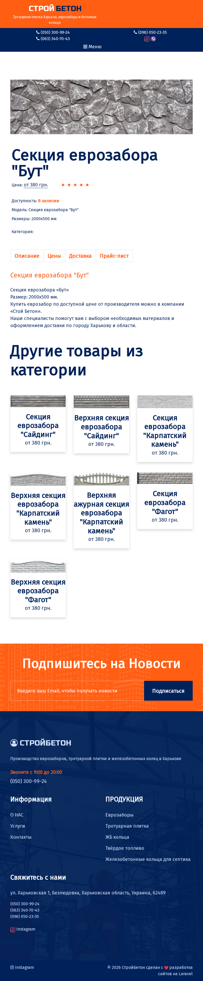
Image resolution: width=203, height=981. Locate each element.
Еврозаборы (119, 815)
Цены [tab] (54, 256)
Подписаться (168, 691)
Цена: (30, 184)
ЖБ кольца (117, 837)
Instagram (25, 929)
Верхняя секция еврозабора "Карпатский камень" (38, 508)
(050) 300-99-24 (55, 32)
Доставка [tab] (80, 256)
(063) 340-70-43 (55, 38)
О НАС (16, 815)
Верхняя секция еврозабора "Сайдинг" (101, 426)
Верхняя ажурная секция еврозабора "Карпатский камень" (101, 513)
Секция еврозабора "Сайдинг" (38, 425)
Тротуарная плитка (127, 826)
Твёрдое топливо (124, 848)
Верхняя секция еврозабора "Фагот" (38, 591)
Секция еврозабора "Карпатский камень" (165, 431)
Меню (94, 47)
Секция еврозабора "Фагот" (165, 502)
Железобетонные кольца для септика (148, 859)
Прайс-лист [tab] (114, 256)
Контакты (20, 837)
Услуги (17, 826)
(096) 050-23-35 (152, 32)
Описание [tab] (27, 256)
